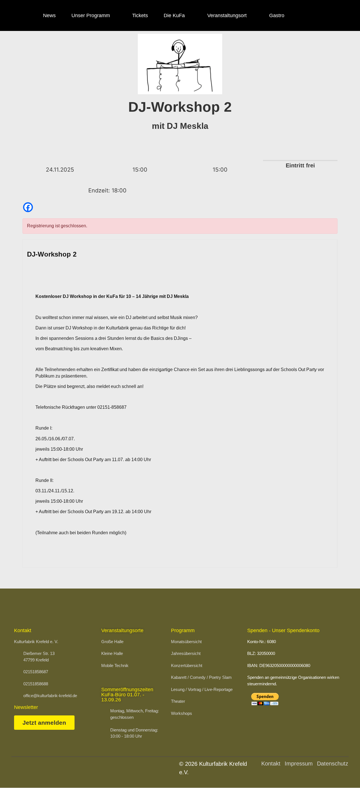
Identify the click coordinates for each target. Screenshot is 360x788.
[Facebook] (305, 15)
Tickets (140, 15)
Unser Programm (90, 15)
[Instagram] (321, 15)
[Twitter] (336, 15)
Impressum (299, 763)
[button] (342, 772)
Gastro (276, 15)
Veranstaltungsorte (122, 630)
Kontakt (270, 763)
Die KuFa (174, 15)
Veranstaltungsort (227, 15)
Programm (183, 630)
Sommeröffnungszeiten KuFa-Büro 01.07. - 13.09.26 (127, 694)
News (49, 15)
